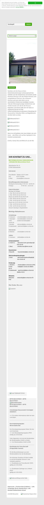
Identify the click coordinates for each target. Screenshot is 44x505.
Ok (35, 3)
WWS (22, 13)
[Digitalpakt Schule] (17, 393)
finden (28, 24)
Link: (33, 486)
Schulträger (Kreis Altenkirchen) (17, 488)
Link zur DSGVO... (20, 7)
